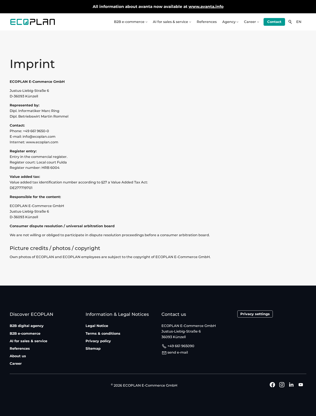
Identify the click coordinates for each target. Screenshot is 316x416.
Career (250, 22)
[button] (146, 22)
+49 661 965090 (180, 346)
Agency (229, 22)
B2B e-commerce (129, 22)
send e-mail (177, 352)
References (207, 22)
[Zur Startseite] (32, 22)
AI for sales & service (170, 22)
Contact (274, 22)
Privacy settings (255, 314)
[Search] (290, 21)
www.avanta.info (206, 6)
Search (290, 21)
